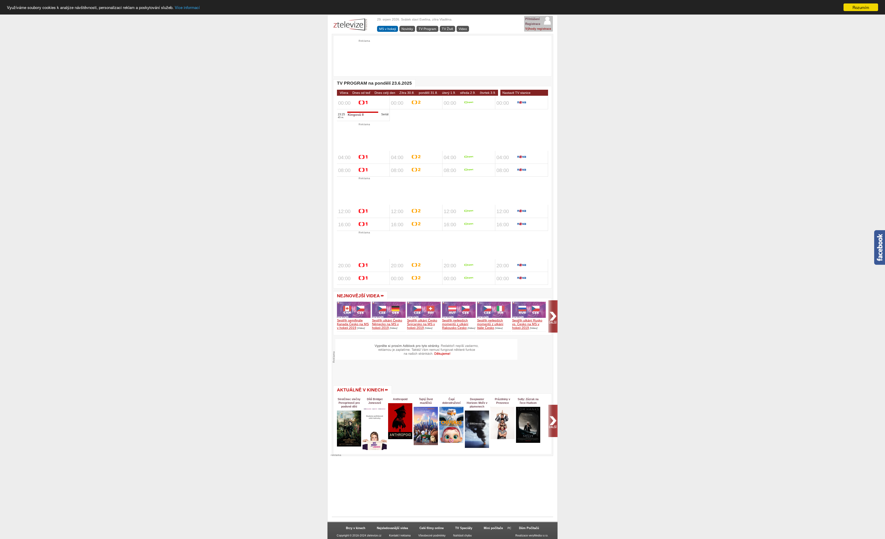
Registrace (532, 24)
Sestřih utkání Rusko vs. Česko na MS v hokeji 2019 (527, 324)
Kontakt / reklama (400, 535)
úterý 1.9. (449, 93)
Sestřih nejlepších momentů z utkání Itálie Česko (490, 324)
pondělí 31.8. (428, 93)
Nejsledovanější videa (392, 528)
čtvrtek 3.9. (488, 93)
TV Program (427, 29)
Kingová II (356, 114)
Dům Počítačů (529, 528)
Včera (344, 93)
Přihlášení (532, 19)
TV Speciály (463, 528)
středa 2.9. (468, 93)
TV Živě (447, 29)
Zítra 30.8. (407, 93)
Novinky (407, 29)
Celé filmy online (431, 528)
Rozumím (861, 7)
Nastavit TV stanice (516, 93)
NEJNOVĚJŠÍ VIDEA (358, 295)
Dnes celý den (385, 93)
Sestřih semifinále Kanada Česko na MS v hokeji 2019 (353, 324)
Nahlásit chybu (462, 535)
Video (463, 29)
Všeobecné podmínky (431, 535)
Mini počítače (493, 528)
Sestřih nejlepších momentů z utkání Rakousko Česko (455, 324)
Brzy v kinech (355, 528)
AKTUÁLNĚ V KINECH (360, 389)
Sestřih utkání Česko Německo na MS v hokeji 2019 (387, 324)
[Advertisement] (442, 53)
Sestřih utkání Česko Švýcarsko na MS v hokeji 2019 (422, 324)
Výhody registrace (538, 28)
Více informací (187, 7)
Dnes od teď (361, 93)
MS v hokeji (387, 29)
